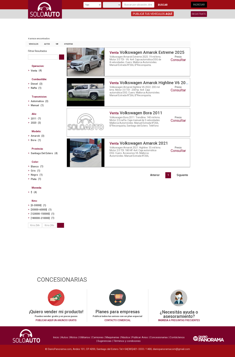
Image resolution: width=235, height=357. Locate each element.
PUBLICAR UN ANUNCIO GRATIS (56, 320)
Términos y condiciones (127, 341)
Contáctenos (177, 337)
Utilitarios (84, 337)
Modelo (36, 131)
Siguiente (182, 175)
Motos (73, 337)
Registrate (199, 14)
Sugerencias (104, 341)
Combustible (39, 79)
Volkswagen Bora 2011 (136, 112)
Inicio (56, 337)
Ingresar (199, 4)
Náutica (125, 337)
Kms (34, 200)
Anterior (155, 175)
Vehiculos (33, 44)
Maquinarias (112, 337)
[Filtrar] (60, 225)
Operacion (38, 66)
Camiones (98, 337)
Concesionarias (159, 337)
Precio (178, 56)
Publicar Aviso (140, 337)
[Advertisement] (108, 28)
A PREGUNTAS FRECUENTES (179, 320)
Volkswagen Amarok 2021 (139, 143)
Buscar (163, 4)
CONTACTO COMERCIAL (117, 320)
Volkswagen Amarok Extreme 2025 (147, 52)
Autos (47, 44)
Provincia (37, 148)
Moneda (36, 187)
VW (57, 44)
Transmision (39, 96)
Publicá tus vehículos (152, 14)
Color (35, 161)
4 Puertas (68, 44)
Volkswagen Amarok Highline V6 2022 (150, 82)
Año (34, 114)
